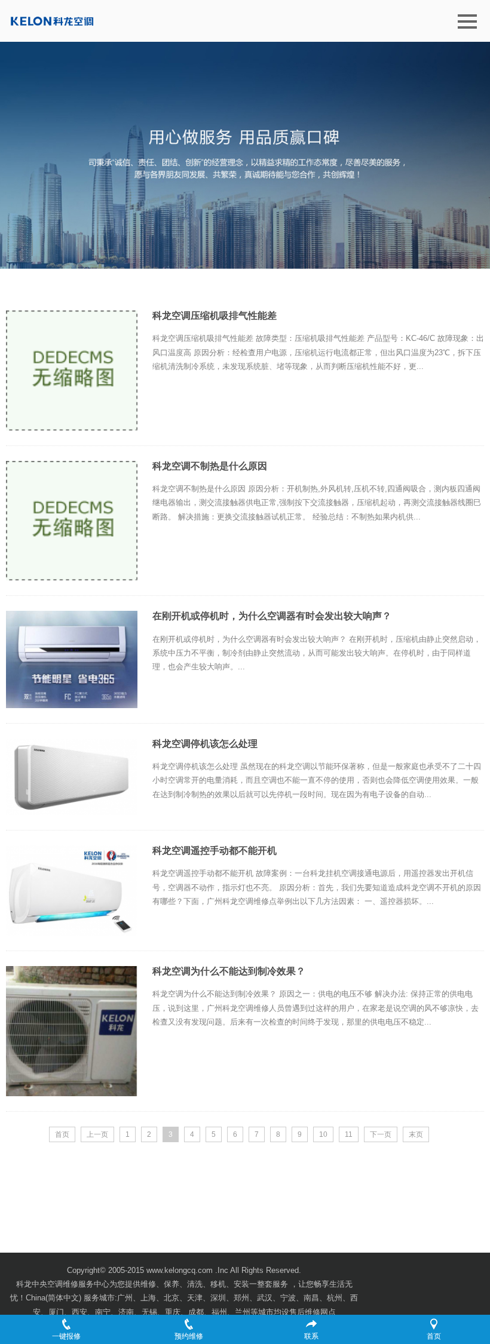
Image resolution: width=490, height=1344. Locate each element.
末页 (416, 1134)
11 (349, 1134)
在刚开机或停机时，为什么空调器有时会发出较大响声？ (271, 616)
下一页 (380, 1134)
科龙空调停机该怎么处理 (205, 744)
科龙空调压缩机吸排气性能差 (214, 315)
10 (323, 1134)
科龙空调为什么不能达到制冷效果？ (228, 971)
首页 (62, 1134)
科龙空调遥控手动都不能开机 (214, 850)
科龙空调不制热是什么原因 (209, 466)
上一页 (97, 1134)
